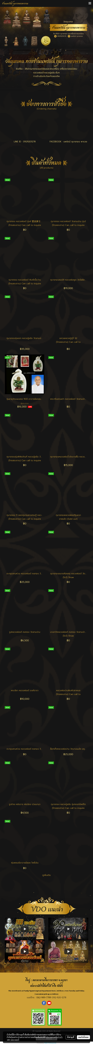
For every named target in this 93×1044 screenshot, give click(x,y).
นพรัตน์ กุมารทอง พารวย (75, 141)
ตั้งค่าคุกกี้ (70, 1037)
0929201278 (29, 141)
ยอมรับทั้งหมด (83, 1037)
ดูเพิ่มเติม (46, 875)
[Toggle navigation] (90, 3)
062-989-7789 (43, 997)
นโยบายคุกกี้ (15, 1040)
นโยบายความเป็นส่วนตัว (54, 1037)
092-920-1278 (59, 997)
